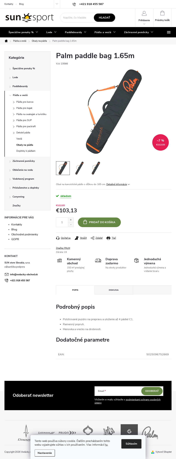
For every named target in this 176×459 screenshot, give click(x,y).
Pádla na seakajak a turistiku (31, 114)
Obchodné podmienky (24, 234)
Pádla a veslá (20, 95)
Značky (16, 205)
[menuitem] (23, 32)
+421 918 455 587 (20, 280)
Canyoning (18, 196)
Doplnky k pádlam (25, 151)
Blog (21, 4)
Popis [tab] (75, 290)
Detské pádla (23, 132)
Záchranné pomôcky (24, 161)
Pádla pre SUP (24, 120)
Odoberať (152, 391)
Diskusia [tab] (114, 290)
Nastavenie (45, 453)
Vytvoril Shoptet (164, 452)
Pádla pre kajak (24, 108)
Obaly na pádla (24, 145)
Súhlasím (131, 444)
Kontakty (8, 4)
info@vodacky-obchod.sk (24, 274)
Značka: (63, 248)
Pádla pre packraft (26, 126)
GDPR (15, 239)
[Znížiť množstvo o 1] (71, 224)
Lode (15, 77)
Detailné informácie (116, 184)
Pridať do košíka (102, 222)
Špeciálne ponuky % (24, 68)
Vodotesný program (23, 178)
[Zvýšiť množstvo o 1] (71, 220)
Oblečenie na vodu (23, 170)
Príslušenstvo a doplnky (26, 187)
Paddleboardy (20, 86)
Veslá (19, 138)
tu (106, 445)
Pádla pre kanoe (24, 102)
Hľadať (104, 18)
